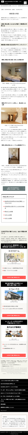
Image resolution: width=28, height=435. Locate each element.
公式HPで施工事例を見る (13, 277)
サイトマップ (3, 410)
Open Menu (25, 2)
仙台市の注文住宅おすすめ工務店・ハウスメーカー (13, 2)
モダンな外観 (8, 218)
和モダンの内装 (9, 211)
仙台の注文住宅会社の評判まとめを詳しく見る (13, 188)
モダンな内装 (8, 215)
